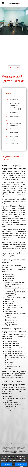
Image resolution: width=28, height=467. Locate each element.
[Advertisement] (14, 51)
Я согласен (7, 464)
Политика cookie (21, 464)
